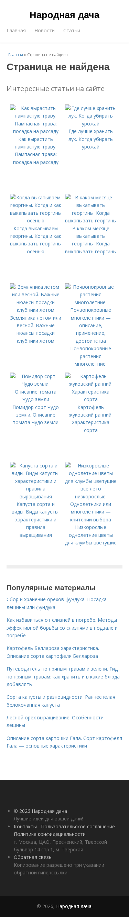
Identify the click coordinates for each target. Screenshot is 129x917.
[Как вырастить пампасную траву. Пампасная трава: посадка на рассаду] (36, 131)
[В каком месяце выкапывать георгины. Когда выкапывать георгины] (91, 220)
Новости (44, 30)
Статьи (71, 30)
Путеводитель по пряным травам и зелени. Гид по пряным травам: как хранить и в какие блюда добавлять (63, 676)
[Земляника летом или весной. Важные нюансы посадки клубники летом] (36, 310)
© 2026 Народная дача (40, 811)
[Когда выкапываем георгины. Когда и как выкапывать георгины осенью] (36, 220)
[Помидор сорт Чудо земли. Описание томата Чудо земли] (36, 399)
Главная (16, 30)
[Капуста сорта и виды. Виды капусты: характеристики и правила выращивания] (36, 496)
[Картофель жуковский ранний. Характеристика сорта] (91, 399)
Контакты (25, 826)
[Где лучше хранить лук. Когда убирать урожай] (91, 123)
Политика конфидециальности (50, 834)
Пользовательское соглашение (78, 826)
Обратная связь (33, 857)
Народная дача (64, 14)
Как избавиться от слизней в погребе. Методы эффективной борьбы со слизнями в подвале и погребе (62, 628)
